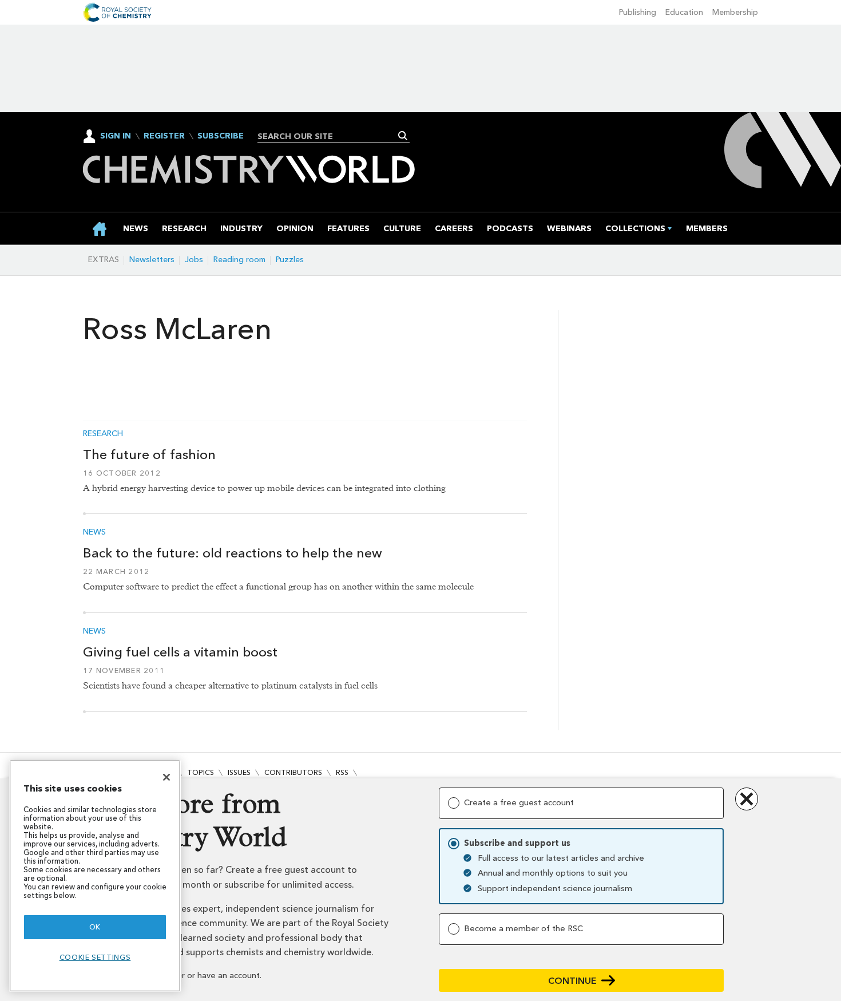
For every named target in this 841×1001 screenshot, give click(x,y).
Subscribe (220, 136)
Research (103, 433)
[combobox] (329, 136)
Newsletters (151, 259)
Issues (239, 772)
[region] (95, 876)
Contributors (293, 772)
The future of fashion (149, 454)
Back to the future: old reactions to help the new (232, 553)
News (94, 532)
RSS (342, 772)
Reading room (239, 259)
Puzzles (290, 259)
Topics (200, 772)
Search (403, 135)
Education (684, 12)
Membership (735, 12)
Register (164, 136)
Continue (572, 980)
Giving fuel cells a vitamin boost (180, 652)
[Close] (166, 777)
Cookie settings (95, 957)
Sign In (115, 136)
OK (95, 927)
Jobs (194, 259)
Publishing (637, 12)
